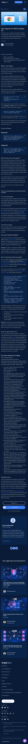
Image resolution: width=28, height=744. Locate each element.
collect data (8, 488)
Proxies (14, 337)
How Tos (6, 9)
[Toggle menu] (25, 2)
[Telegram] (7, 719)
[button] (8, 701)
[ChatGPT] (2, 713)
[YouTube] (5, 707)
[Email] (5, 719)
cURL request (23, 213)
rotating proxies (11, 239)
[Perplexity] (5, 713)
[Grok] (13, 713)
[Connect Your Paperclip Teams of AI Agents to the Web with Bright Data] (14, 635)
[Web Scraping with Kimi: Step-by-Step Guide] (14, 603)
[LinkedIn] (2, 707)
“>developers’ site (22, 117)
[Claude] (10, 713)
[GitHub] (7, 707)
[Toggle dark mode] (25, 9)
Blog (2, 9)
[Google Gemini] (7, 713)
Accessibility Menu (6, 741)
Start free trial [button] (18, 2)
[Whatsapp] (2, 719)
